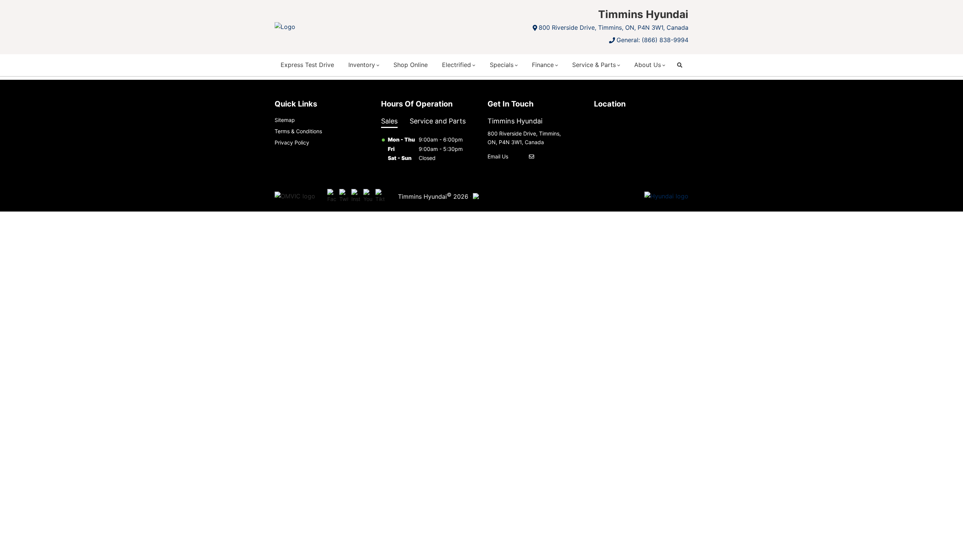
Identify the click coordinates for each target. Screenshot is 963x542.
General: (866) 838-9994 (652, 40)
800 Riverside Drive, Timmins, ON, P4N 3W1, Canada (613, 27)
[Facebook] (331, 196)
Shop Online (410, 65)
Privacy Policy (292, 142)
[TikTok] (379, 196)
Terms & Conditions (298, 131)
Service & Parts (594, 65)
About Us (647, 65)
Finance (543, 65)
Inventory (361, 65)
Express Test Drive (307, 65)
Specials (501, 65)
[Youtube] (367, 196)
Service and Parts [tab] (438, 121)
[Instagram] (355, 196)
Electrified (456, 65)
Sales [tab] (389, 121)
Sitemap (285, 120)
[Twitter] (343, 196)
